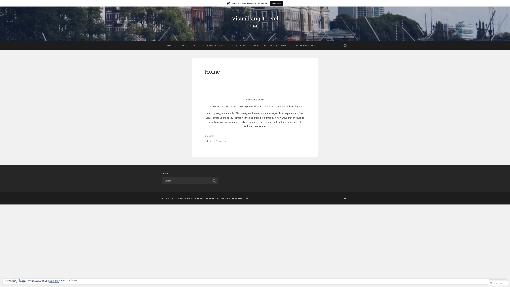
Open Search (345, 45)
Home (169, 46)
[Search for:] (190, 180)
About (183, 46)
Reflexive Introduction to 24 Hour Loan (261, 46)
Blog (197, 46)
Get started (276, 3)
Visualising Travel (255, 18)
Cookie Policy (54, 282)
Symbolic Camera (218, 46)
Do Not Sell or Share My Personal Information (219, 198)
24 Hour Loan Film (304, 46)
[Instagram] (255, 26)
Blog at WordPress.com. (176, 198)
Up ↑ (345, 198)
